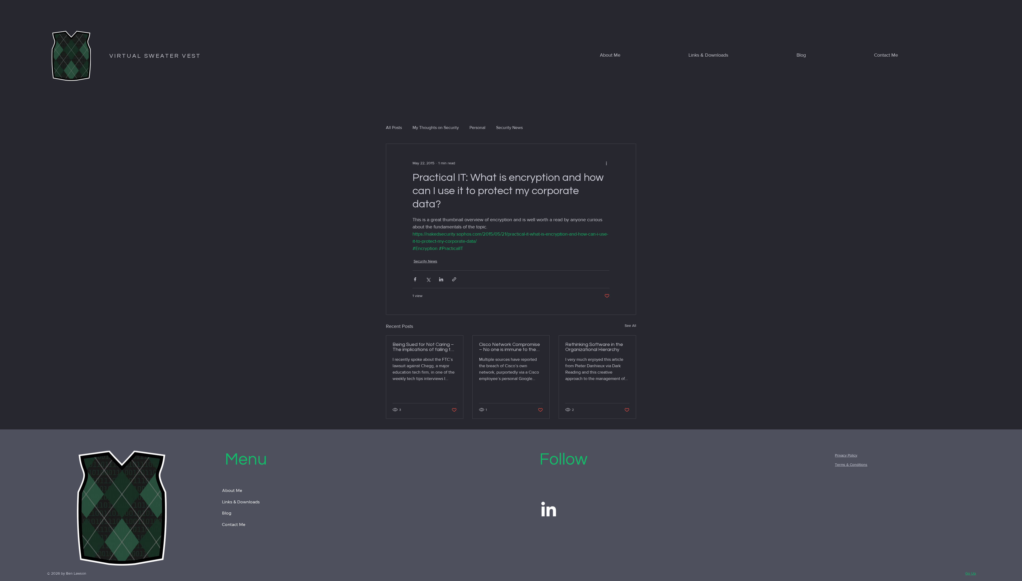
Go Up (970, 573)
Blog (226, 513)
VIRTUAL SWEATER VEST (155, 56)
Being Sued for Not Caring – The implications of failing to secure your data (423, 347)
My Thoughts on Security (436, 127)
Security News (509, 127)
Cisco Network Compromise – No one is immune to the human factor (509, 347)
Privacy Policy (846, 455)
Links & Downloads (241, 501)
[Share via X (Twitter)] (428, 279)
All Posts (394, 127)
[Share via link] (454, 279)
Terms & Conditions (851, 464)
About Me (232, 490)
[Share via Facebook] (415, 279)
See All (630, 325)
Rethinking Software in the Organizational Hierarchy (594, 347)
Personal (477, 127)
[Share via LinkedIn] (441, 279)
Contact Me (233, 524)
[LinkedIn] (548, 510)
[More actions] (606, 163)
